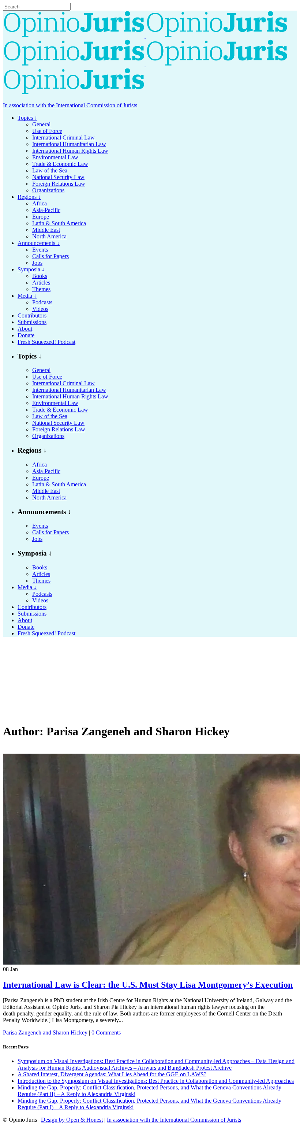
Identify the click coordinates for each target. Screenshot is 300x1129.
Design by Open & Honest (72, 1120)
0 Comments (106, 1032)
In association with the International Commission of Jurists (70, 105)
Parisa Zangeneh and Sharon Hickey (45, 1032)
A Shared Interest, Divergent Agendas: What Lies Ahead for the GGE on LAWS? (112, 1074)
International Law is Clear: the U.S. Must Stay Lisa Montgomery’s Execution (148, 984)
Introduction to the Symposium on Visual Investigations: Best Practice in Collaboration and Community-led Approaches (156, 1081)
